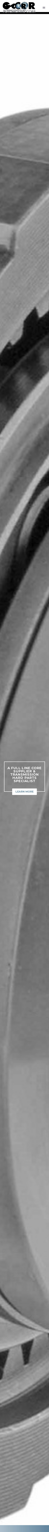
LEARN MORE (24, 791)
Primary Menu (44, 8)
